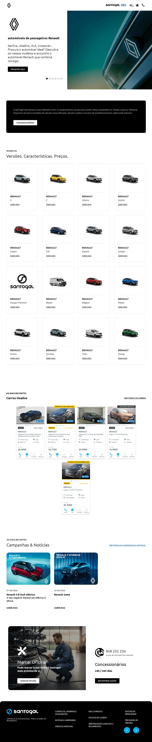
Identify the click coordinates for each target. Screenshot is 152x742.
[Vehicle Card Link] (30, 415)
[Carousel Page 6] (61, 78)
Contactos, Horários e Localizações (66, 712)
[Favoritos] (137, 5)
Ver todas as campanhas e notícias (127, 545)
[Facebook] (127, 730)
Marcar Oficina (28, 681)
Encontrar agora (107, 681)
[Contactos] (143, 5)
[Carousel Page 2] (50, 78)
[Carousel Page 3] (52, 78)
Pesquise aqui (18, 69)
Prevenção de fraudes (131, 721)
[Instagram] (136, 730)
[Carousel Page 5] (58, 78)
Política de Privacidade (130, 712)
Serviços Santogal (64, 726)
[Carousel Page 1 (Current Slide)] (47, 78)
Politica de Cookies (98, 717)
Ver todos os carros (135, 398)
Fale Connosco (96, 711)
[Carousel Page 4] (55, 78)
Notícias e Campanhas (65, 720)
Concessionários (25, 123)
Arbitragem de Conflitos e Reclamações (101, 725)
